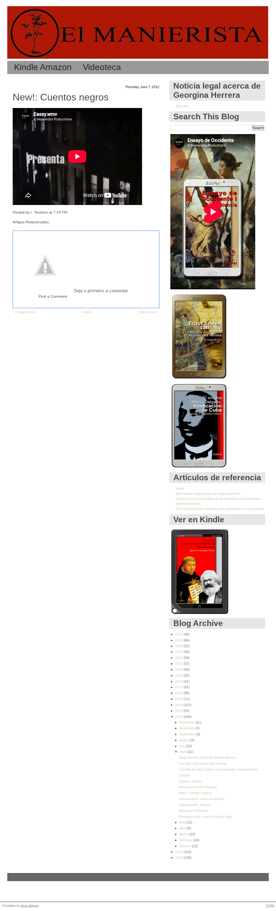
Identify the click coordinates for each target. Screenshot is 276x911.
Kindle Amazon (43, 67)
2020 (179, 670)
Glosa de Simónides (193, 811)
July (182, 746)
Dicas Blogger (29, 905)
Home (86, 312)
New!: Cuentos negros (61, 97)
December (187, 722)
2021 (179, 664)
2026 (179, 634)
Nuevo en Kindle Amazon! (198, 787)
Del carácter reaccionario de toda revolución (208, 494)
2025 (179, 640)
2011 (179, 852)
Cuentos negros (190, 781)
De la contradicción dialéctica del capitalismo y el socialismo (220, 509)
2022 (179, 658)
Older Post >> (148, 312)
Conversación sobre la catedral (202, 799)
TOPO (270, 905)
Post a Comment (53, 296)
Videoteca (102, 67)
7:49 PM (60, 212)
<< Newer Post (24, 312)
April (183, 828)
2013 (179, 711)
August (184, 740)
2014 (179, 705)
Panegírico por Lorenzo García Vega (205, 817)
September (187, 734)
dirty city (182, 106)
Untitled (184, 775)
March (184, 834)
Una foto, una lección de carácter (203, 764)
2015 (179, 699)
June (183, 752)
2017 (179, 687)
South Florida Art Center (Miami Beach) (207, 758)
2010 (179, 858)
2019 (179, 675)
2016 (179, 693)
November (187, 728)
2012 (179, 717)
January (185, 846)
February (186, 840)
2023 (179, 652)
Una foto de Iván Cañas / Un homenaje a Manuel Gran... (220, 769)
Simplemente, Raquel (195, 805)
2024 (179, 646)
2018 (179, 681)
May (182, 822)
